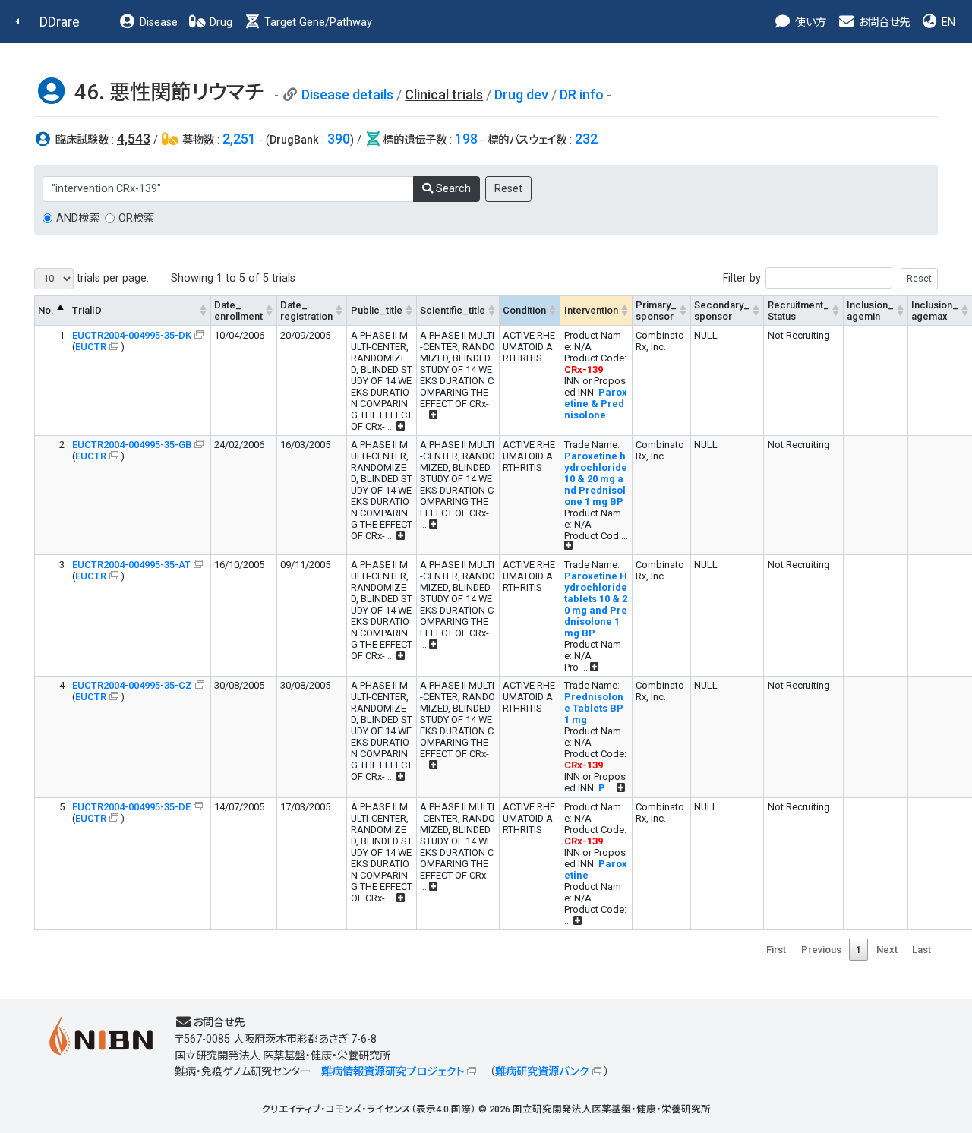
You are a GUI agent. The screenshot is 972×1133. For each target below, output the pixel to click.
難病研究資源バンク (542, 1071)
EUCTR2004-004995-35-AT (131, 564)
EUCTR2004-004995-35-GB (131, 444)
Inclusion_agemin (870, 310)
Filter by (742, 278)
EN (947, 22)
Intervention (591, 310)
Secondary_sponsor (722, 310)
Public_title (376, 310)
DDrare (59, 22)
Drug (219, 22)
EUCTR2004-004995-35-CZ (132, 685)
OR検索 (136, 218)
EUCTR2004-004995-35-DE (131, 807)
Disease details (347, 95)
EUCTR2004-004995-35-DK (131, 335)
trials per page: (111, 278)
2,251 (239, 139)
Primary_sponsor (656, 310)
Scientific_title (452, 310)
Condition (524, 310)
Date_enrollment (238, 310)
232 (586, 139)
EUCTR (90, 346)
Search (452, 188)
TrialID (87, 310)
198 (466, 139)
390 (338, 139)
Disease (157, 22)
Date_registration (306, 310)
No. (46, 310)
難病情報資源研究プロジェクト (392, 1071)
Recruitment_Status (798, 310)
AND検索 (77, 218)
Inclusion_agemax (934, 310)
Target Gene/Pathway (316, 22)
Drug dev (521, 95)
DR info (582, 95)
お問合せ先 (882, 22)
